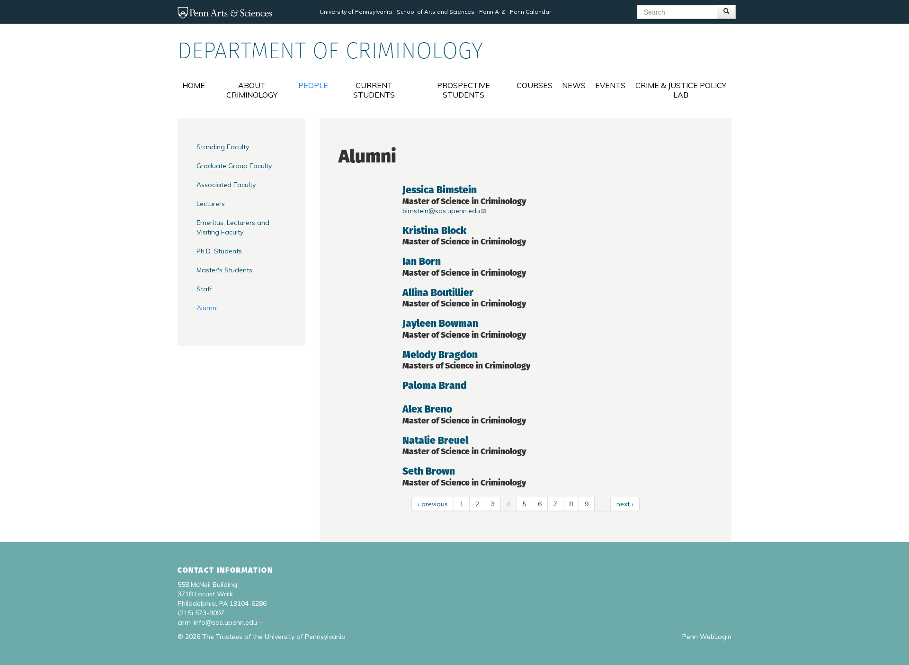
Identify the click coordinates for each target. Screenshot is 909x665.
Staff (204, 289)
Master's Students (224, 270)
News (574, 85)
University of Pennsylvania (356, 11)
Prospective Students (463, 90)
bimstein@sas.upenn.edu (441, 211)
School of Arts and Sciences (435, 11)
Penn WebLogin (706, 636)
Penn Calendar (530, 11)
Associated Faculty (226, 184)
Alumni (207, 308)
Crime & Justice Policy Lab (680, 90)
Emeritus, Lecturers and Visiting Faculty (232, 227)
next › (624, 504)
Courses (535, 85)
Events (610, 85)
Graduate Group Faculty (234, 166)
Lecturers (210, 203)
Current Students (374, 90)
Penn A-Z (492, 11)
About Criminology (251, 90)
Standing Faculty (222, 147)
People (313, 85)
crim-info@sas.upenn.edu (217, 622)
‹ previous (433, 504)
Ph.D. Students (219, 251)
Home (193, 85)
